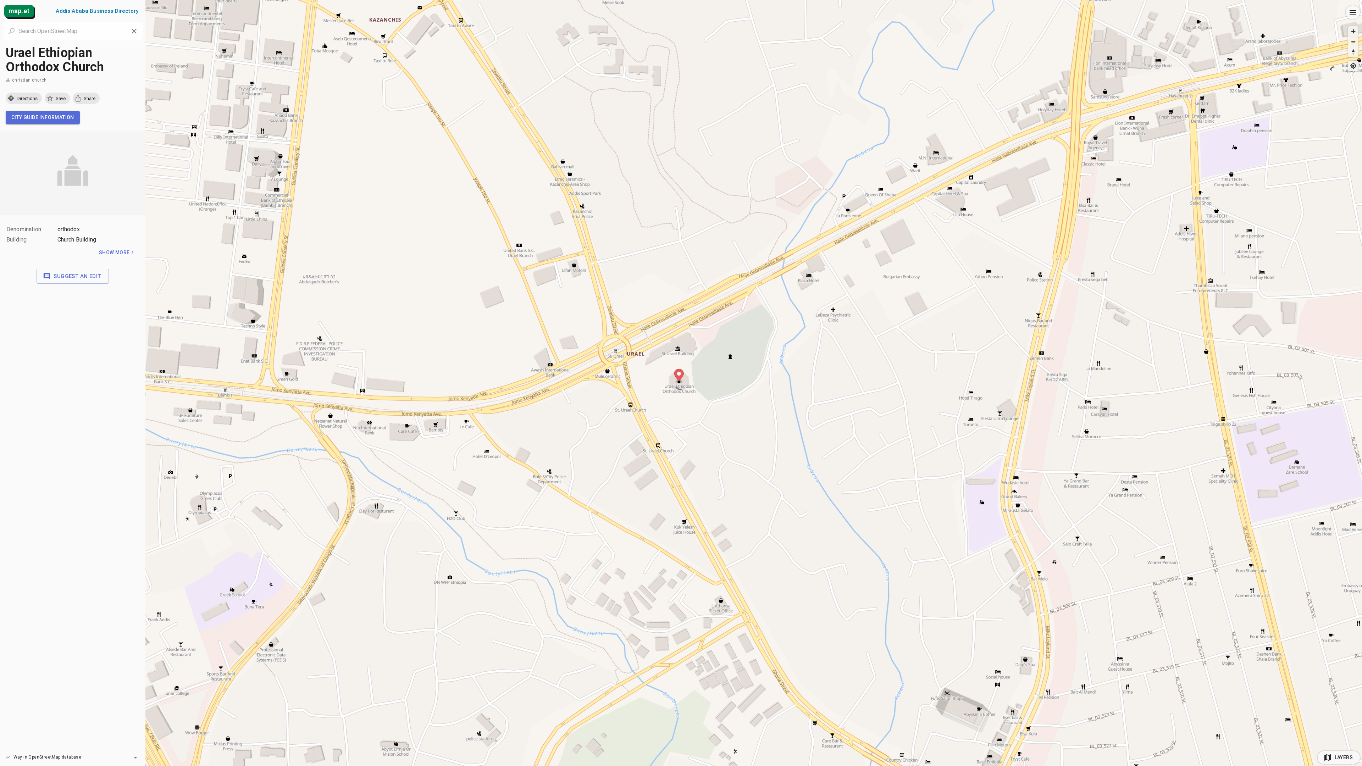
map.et (19, 11)
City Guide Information (42, 117)
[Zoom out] (1353, 42)
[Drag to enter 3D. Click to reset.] (1353, 52)
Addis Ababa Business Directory (97, 11)
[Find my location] (1353, 66)
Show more (114, 252)
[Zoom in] (1353, 31)
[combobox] (72, 31)
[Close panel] (134, 31)
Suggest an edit (77, 276)
